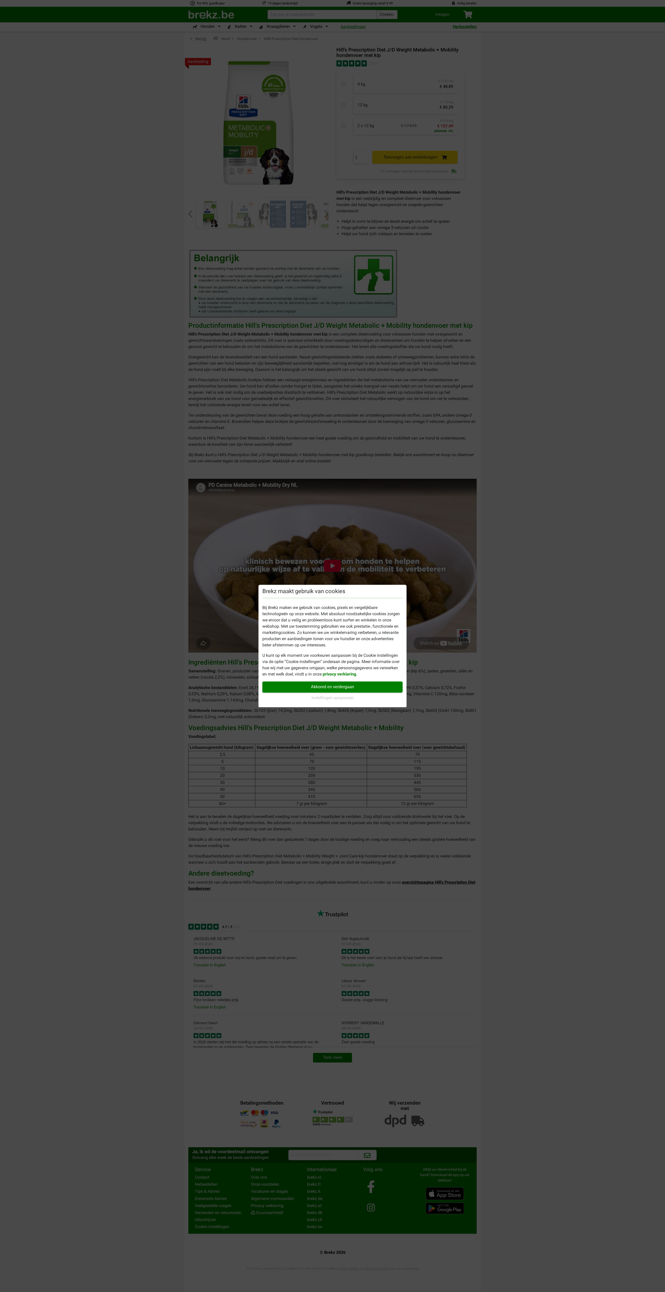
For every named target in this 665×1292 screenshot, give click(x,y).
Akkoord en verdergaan (332, 687)
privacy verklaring (339, 674)
